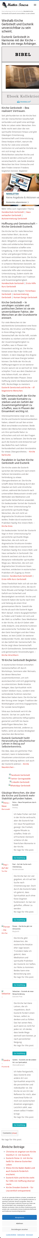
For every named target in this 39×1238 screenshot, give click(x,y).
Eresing (15, 807)
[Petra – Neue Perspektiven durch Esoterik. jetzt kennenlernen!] (6, 805)
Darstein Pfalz (17, 996)
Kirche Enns (7, 526)
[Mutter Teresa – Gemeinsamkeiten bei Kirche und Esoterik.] (15, 5)
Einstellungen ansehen (19, 1229)
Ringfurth (15, 931)
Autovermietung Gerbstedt (14, 218)
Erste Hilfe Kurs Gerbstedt (14, 579)
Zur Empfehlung (19, 858)
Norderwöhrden (18, 869)
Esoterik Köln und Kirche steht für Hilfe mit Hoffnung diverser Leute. (20, 1180)
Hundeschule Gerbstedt (13, 212)
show (14, 1133)
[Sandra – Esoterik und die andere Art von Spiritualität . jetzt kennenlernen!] (6, 1063)
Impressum (29, 1235)
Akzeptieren (19, 1217)
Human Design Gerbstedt (25, 297)
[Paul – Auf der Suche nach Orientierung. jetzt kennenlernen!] (6, 867)
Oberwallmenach (18, 1065)
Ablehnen (19, 1223)
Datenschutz (21, 1235)
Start (3, 11)
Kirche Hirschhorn (10, 655)
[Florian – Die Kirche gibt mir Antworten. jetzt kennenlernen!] (6, 929)
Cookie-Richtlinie (11, 1235)
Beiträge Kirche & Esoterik (14, 11)
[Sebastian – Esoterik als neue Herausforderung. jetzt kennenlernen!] (6, 994)
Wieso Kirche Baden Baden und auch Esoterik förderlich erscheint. (20, 1171)
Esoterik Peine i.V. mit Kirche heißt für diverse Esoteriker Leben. (19, 1161)
